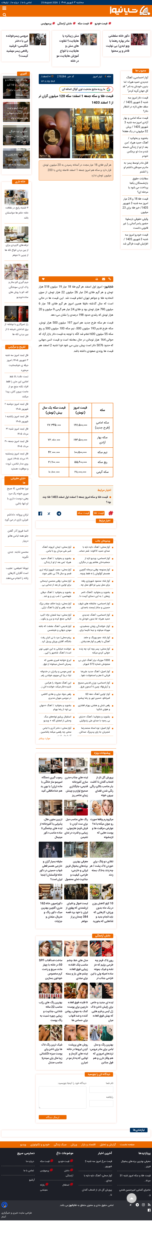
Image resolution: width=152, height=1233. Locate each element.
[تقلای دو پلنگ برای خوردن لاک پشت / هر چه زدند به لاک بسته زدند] (101, 849)
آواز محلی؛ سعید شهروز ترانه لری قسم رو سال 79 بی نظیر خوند (55, 572)
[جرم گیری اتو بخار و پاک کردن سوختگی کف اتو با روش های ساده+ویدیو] (16, 272)
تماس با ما (26, 3)
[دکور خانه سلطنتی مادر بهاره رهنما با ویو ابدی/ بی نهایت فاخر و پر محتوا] (139, 39)
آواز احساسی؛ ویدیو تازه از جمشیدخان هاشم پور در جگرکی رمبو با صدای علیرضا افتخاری (94, 560)
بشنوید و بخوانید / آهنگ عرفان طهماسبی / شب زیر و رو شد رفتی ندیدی (56, 594)
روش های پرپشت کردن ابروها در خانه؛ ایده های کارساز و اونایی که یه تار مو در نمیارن (77, 1054)
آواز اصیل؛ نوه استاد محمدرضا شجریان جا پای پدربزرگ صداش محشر (95, 730)
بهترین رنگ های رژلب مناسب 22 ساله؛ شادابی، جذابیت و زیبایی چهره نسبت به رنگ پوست (50, 1011)
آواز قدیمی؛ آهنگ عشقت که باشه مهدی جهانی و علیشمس (55, 628)
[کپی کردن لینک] (109, 279)
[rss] (148, 1205)
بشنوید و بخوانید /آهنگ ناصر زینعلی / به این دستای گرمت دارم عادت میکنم (93, 594)
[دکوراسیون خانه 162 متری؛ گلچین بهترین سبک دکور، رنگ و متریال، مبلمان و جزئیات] (50, 892)
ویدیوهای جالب (102, 541)
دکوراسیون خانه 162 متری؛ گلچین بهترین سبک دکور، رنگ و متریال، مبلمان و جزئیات (51, 912)
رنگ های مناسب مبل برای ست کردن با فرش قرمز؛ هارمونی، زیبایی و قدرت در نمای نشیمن (76, 828)
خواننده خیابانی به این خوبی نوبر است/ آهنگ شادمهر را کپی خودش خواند (55, 651)
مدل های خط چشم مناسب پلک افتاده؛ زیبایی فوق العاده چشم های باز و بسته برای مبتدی (77, 969)
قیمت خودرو (64, 1161)
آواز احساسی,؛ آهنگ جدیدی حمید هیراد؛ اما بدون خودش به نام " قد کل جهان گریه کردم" (94, 617)
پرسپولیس (45, 1171)
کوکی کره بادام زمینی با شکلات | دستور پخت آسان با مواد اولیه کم (17, 160)
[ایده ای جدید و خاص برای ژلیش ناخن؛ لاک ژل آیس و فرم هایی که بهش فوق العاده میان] (101, 991)
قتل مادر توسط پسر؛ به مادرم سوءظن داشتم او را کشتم (136, 167)
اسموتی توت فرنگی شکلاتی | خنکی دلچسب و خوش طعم (16, 137)
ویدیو (23, 1144)
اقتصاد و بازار (88, 1144)
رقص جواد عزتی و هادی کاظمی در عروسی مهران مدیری (56, 696)
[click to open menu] (4, 8)
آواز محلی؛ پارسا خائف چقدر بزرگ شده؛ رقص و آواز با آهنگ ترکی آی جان (55, 606)
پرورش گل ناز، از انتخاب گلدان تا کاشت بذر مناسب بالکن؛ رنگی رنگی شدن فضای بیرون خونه (101, 786)
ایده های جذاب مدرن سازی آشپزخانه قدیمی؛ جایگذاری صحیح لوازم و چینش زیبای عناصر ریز (76, 786)
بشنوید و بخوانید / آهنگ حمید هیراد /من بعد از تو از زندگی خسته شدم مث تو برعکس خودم (55, 560)
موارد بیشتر (44, 738)
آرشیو (32, 1180)
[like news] (43, 279)
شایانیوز (72, 1205)
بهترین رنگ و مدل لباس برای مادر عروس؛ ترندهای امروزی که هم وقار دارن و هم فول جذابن (101, 1054)
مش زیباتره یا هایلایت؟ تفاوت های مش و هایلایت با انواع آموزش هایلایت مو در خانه (68, 49)
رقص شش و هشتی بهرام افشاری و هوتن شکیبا (94, 707)
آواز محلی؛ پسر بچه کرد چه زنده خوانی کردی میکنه (94, 651)
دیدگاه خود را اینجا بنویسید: (71, 1083)
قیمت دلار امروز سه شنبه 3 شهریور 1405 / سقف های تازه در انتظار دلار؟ (135, 105)
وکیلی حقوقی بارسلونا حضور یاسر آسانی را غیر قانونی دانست (135, 223)
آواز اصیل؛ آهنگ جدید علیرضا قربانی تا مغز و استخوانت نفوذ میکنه (95, 674)
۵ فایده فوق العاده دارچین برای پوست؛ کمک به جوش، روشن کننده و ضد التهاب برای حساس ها (76, 1011)
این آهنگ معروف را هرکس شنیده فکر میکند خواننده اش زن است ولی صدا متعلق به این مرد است (55, 685)
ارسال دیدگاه (52, 1117)
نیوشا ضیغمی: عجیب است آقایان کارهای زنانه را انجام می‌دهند (17, 573)
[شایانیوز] (130, 10)
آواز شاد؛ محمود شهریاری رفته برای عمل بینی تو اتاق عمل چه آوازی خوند (95, 583)
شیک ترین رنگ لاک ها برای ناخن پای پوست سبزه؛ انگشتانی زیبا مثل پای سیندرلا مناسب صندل (50, 1054)
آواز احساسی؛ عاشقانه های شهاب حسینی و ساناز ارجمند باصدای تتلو (94, 606)
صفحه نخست (127, 1144)
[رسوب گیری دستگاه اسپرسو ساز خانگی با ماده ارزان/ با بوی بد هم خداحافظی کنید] (50, 766)
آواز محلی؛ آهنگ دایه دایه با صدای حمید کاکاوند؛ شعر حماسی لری (93, 549)
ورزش (74, 1144)
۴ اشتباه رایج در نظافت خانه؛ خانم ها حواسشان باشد (16, 213)
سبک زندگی (60, 1144)
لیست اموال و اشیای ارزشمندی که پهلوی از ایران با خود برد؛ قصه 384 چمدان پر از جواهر (77, 912)
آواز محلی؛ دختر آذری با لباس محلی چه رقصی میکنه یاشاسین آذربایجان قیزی (56, 731)
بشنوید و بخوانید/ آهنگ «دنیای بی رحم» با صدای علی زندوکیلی (94, 719)
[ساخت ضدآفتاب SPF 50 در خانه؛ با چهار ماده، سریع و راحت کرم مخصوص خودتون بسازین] (50, 948)
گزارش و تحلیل (108, 1144)
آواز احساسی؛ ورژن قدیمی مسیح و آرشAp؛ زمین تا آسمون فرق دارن (94, 685)
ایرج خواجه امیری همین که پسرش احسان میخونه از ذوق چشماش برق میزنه (57, 662)
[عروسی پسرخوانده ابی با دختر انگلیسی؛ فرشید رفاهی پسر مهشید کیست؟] (37, 39)
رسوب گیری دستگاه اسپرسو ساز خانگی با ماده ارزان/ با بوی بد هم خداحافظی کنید (51, 784)
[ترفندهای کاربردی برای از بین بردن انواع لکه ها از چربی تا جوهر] (16, 234)
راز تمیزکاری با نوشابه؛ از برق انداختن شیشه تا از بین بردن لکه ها (16, 329)
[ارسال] (103, 279)
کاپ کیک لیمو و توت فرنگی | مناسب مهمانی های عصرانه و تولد (17, 113)
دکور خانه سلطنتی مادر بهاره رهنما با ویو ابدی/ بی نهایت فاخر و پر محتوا (117, 44)
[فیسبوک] (40, 514)
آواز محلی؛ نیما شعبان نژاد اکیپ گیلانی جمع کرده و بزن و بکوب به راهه (55, 617)
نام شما (109, 1083)
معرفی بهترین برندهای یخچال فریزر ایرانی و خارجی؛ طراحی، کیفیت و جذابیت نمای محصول (76, 870)
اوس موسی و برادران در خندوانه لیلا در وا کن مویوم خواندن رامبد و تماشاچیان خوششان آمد (55, 674)
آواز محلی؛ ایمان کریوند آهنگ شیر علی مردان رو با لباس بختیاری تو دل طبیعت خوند (56, 549)
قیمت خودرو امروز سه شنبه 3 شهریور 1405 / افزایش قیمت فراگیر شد (135, 239)
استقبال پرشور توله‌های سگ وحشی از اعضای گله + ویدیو (57, 719)
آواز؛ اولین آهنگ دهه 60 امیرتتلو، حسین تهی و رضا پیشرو (94, 696)
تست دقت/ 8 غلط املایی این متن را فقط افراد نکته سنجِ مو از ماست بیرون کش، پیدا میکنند (17, 387)
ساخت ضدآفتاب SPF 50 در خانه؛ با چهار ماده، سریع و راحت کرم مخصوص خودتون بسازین (50, 969)
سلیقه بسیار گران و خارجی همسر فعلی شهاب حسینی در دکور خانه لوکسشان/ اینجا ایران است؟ (50, 870)
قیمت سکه (83, 513)
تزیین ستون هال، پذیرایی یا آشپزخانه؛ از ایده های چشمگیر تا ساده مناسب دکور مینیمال (51, 828)
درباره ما (15, 3)
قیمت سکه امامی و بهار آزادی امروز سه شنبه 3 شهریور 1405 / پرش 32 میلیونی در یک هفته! (135, 125)
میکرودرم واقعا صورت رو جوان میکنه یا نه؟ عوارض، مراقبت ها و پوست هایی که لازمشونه (101, 828)
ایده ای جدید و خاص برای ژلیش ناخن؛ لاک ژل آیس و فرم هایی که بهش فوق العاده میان (101, 1011)
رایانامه (109, 1097)
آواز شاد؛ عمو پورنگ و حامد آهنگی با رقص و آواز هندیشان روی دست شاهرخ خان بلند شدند (93, 640)
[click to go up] (132, 1198)
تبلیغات (5, 3)
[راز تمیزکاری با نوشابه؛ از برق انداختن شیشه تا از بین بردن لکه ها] (16, 314)
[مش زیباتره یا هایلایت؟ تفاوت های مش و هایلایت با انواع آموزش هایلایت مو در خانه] (88, 39)
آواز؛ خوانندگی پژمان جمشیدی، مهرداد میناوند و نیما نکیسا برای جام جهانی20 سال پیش (95, 628)
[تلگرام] (59, 514)
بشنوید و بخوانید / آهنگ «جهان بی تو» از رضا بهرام (55, 707)
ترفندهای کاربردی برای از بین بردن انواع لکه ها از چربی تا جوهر (16, 250)
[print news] (97, 279)
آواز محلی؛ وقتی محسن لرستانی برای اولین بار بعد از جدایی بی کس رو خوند (55, 583)
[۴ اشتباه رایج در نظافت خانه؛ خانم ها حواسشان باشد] (16, 197)
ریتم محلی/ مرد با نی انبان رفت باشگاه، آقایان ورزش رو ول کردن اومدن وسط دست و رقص (55, 640)
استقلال (66, 1185)
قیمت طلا (99, 513)
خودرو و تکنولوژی (40, 1144)
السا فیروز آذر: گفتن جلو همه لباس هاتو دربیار (18, 536)
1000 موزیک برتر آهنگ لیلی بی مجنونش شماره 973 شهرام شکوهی (94, 662)
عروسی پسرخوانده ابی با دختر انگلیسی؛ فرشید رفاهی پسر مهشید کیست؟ (17, 46)
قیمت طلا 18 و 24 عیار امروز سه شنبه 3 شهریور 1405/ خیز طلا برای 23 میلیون (135, 206)
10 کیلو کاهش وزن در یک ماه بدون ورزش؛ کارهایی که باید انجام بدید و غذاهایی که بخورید (102, 912)
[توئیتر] (49, 514)
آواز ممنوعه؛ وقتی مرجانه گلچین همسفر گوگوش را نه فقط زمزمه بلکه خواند (94, 572)
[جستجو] (4, 15)
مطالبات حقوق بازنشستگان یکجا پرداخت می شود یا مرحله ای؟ (138, 185)
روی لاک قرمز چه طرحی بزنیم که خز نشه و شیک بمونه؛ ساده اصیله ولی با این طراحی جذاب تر (102, 969)
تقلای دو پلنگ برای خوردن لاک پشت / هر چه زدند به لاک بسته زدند (101, 868)
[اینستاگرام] (142, 1205)
